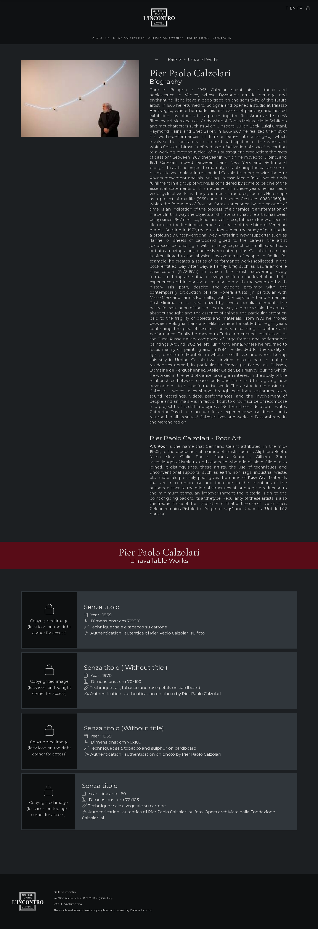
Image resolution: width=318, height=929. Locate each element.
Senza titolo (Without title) (124, 728)
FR (299, 8)
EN (293, 8)
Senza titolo (101, 607)
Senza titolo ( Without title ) (125, 667)
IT (286, 8)
